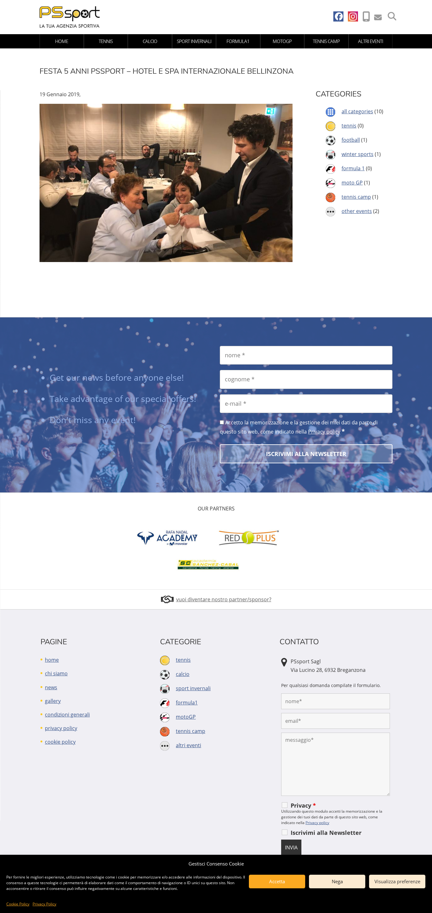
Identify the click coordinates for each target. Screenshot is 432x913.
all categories (357, 111)
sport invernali (194, 41)
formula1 (238, 41)
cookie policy (60, 741)
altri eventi (370, 41)
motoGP (282, 41)
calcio (150, 41)
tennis (106, 41)
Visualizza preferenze (397, 881)
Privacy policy (324, 431)
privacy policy (61, 728)
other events (357, 211)
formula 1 (353, 168)
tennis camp (326, 41)
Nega (337, 881)
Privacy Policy (44, 904)
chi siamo (56, 673)
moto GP (352, 182)
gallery (53, 700)
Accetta (277, 881)
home (61, 41)
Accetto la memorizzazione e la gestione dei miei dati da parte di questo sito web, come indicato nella (299, 427)
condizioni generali (67, 714)
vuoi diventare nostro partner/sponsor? (223, 599)
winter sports (357, 154)
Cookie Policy (17, 904)
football (351, 139)
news (51, 687)
